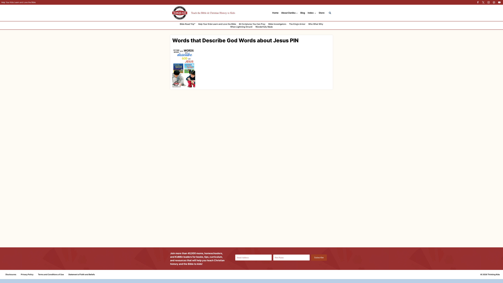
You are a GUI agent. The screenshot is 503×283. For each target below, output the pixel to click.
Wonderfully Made (264, 27)
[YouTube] (499, 2)
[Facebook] (477, 2)
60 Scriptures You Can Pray (252, 24)
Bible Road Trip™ (187, 24)
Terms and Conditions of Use (51, 274)
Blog (302, 13)
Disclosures (11, 274)
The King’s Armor (297, 24)
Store (321, 13)
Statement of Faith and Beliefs (81, 274)
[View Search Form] (330, 13)
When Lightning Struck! (241, 27)
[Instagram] (488, 2)
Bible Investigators (277, 24)
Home (275, 13)
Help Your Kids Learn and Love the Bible (18, 2)
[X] (483, 2)
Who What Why (315, 24)
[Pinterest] (494, 2)
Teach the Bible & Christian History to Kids (213, 12)
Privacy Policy (27, 274)
